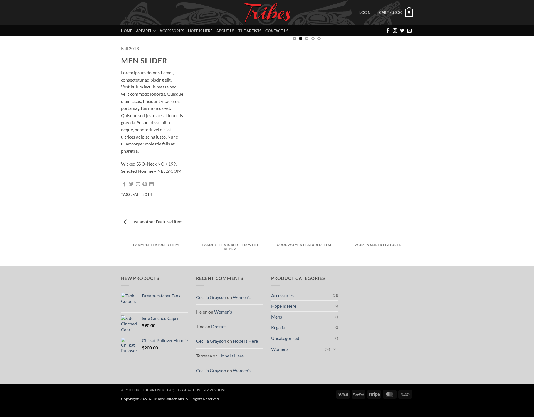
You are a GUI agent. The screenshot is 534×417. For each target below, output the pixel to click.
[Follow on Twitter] (402, 30)
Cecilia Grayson (211, 297)
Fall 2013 (130, 48)
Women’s (242, 297)
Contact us (277, 31)
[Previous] (211, 50)
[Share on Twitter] (131, 184)
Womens (279, 349)
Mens (276, 316)
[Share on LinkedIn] (151, 184)
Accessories (172, 31)
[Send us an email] (409, 30)
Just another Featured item (156, 221)
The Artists (249, 31)
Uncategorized (285, 338)
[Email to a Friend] (138, 184)
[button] (364, 12)
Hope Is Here (200, 31)
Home (126, 31)
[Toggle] (334, 349)
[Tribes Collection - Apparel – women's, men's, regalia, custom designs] (267, 13)
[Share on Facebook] (124, 184)
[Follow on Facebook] (387, 30)
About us (225, 31)
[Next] (402, 50)
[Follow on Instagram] (395, 30)
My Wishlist (214, 390)
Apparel (144, 31)
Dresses (218, 326)
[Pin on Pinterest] (144, 184)
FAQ (170, 390)
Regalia (278, 327)
